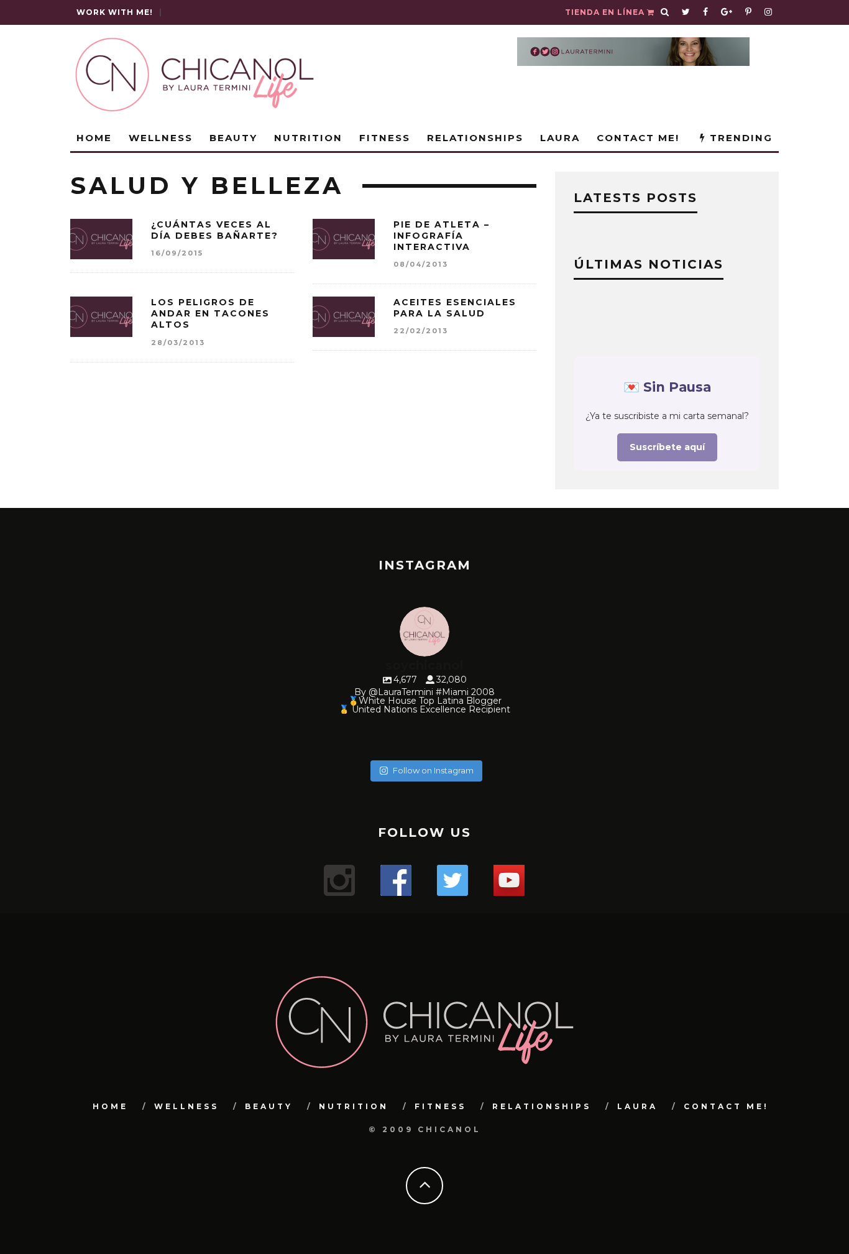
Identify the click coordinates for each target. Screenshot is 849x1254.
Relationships (475, 138)
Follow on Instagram (433, 770)
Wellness (161, 138)
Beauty (233, 138)
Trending (739, 138)
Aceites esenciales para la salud (454, 308)
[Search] (665, 12)
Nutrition (308, 138)
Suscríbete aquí (667, 447)
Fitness (384, 138)
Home (94, 138)
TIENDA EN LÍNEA (606, 12)
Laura (560, 138)
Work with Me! (114, 12)
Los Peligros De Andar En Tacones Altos (210, 313)
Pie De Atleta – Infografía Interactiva (441, 235)
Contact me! (638, 138)
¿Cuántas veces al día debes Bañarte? (214, 230)
